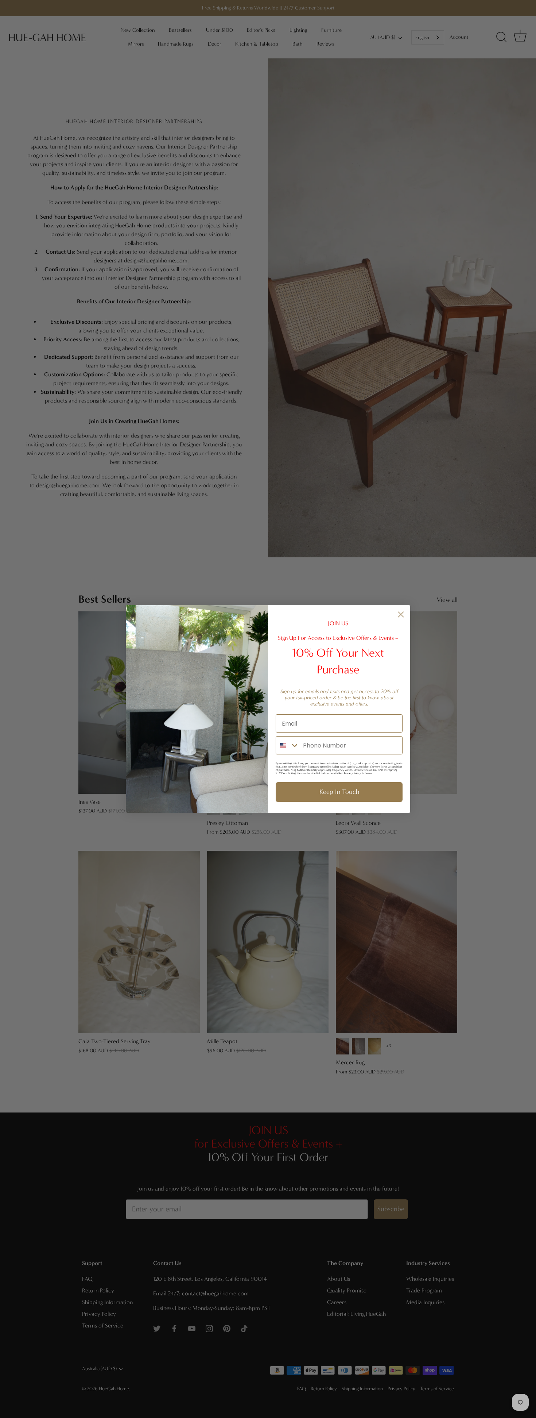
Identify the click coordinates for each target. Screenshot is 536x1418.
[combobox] (287, 745)
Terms (368, 773)
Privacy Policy (352, 773)
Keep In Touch (339, 792)
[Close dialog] (401, 614)
